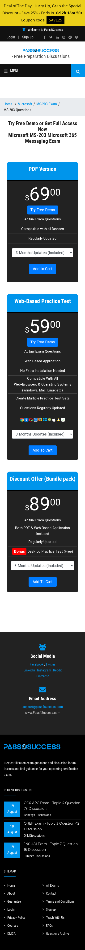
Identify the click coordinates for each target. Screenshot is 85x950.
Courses (12, 925)
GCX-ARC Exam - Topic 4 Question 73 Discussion (52, 806)
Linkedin (29, 670)
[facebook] (44, 37)
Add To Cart (43, 450)
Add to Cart (42, 269)
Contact (51, 893)
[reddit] (70, 37)
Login (11, 37)
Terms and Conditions (60, 901)
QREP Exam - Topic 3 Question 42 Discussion (51, 826)
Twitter (50, 664)
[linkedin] (57, 37)
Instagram (44, 670)
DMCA (11, 933)
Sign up (28, 37)
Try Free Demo (42, 210)
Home (8, 104)
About (11, 893)
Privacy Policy (16, 917)
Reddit (57, 670)
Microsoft (25, 104)
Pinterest (42, 676)
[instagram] (64, 37)
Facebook (36, 664)
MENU (14, 71)
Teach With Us (55, 917)
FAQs (49, 925)
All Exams (52, 885)
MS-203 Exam (46, 104)
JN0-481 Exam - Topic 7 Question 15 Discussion (51, 847)
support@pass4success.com (42, 707)
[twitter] (51, 37)
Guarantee (14, 901)
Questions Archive (57, 933)
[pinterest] (76, 37)
